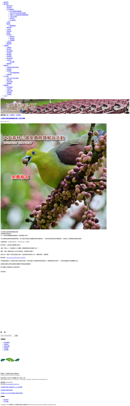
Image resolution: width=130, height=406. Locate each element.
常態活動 (9, 7)
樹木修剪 (9, 49)
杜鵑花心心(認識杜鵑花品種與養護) (19, 15)
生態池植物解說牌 (14, 72)
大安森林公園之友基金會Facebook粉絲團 (11, 387)
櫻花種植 (9, 54)
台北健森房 (13, 20)
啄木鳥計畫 (10, 58)
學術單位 (12, 38)
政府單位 (12, 36)
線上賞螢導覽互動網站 (16, 11)
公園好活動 (10, 90)
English (5, 95)
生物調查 (9, 71)
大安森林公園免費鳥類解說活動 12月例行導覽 (13, 118)
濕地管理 (9, 56)
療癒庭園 (9, 63)
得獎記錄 (9, 31)
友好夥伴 (9, 34)
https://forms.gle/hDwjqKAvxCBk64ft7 (16, 257)
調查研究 (6, 65)
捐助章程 (9, 27)
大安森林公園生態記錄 (13, 67)
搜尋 (16, 335)
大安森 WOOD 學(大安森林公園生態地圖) (12, 393)
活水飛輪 (12, 62)
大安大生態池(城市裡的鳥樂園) (18, 13)
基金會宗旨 (10, 5)
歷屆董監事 (13, 25)
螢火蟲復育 (10, 51)
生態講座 (9, 92)
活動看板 (6, 85)
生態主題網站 (10, 9)
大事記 (8, 22)
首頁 (7, 115)
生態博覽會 (10, 87)
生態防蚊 (12, 18)
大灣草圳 (9, 60)
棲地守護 (9, 80)
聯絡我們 (9, 43)
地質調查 (9, 74)
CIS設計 (9, 29)
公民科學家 (10, 81)
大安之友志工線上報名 (13, 78)
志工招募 (6, 76)
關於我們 (6, 4)
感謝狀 (8, 33)
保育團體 (12, 40)
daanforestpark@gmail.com (12, 384)
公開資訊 (9, 42)
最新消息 (6, 2)
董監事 (8, 24)
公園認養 (6, 45)
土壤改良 (9, 47)
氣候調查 (9, 69)
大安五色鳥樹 (13, 16)
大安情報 (9, 94)
